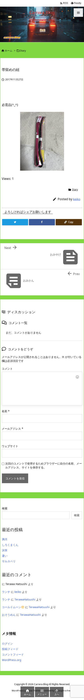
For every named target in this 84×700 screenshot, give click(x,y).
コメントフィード (13, 654)
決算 (4, 550)
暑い (4, 556)
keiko (76, 199)
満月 (4, 539)
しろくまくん (10, 545)
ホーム (8, 50)
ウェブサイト (10, 446)
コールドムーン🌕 (13, 607)
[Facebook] (42, 222)
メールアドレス (12, 428)
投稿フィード (10, 649)
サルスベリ (9, 561)
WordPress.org (11, 660)
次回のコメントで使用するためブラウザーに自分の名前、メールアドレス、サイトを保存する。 (43, 465)
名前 (6, 411)
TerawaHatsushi (24, 599)
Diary (23, 50)
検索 (4, 508)
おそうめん (9, 615)
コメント (7, 368)
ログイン (7, 643)
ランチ (6, 592)
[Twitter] (15, 222)
